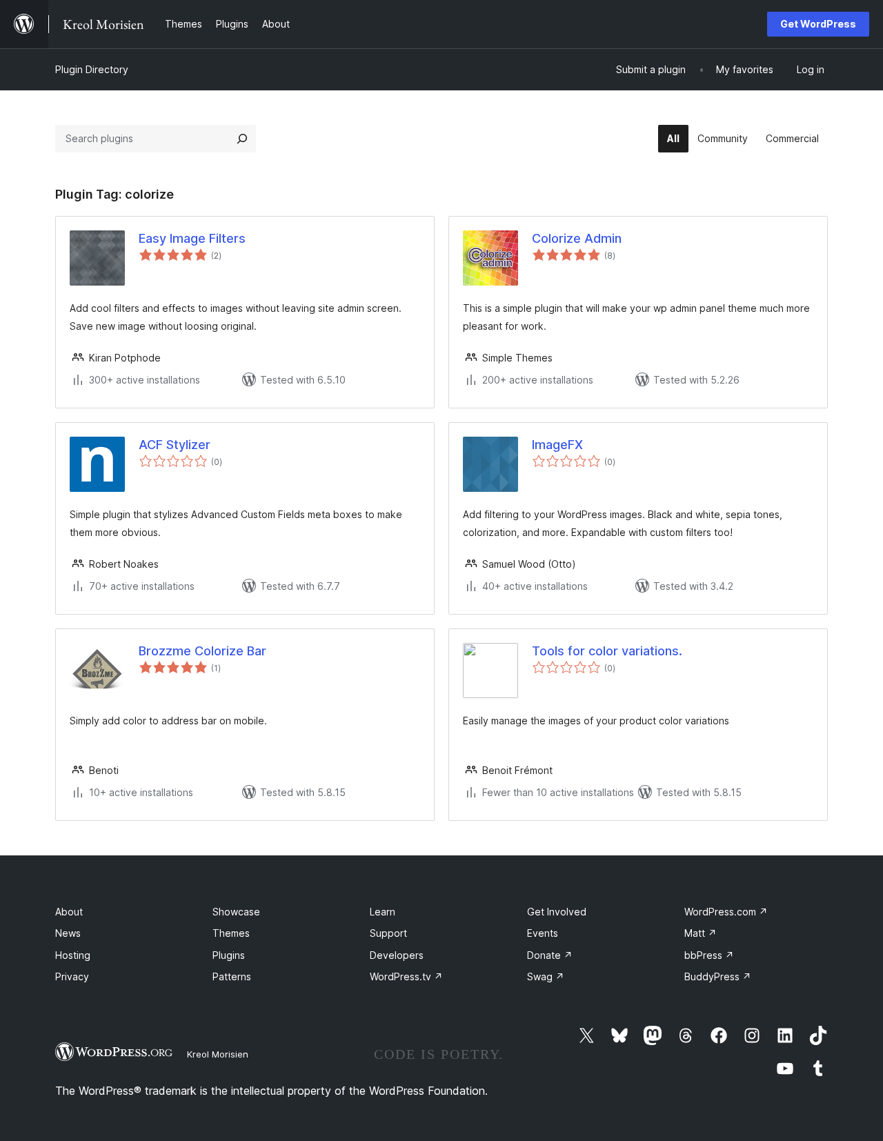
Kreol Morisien (217, 1054)
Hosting (72, 955)
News (68, 933)
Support (388, 933)
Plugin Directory (91, 69)
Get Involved (556, 911)
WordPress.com (726, 911)
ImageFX (557, 444)
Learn (382, 911)
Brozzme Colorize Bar (202, 651)
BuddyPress (717, 976)
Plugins (228, 955)
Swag (545, 976)
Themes (231, 933)
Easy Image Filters (192, 238)
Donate (550, 955)
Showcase (236, 911)
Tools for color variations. (607, 651)
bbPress (709, 955)
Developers (397, 955)
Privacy (72, 976)
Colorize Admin (577, 238)
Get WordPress (818, 24)
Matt (700, 933)
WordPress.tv (406, 976)
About (69, 911)
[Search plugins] (242, 138)
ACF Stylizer (174, 444)
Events (542, 933)
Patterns (231, 976)
